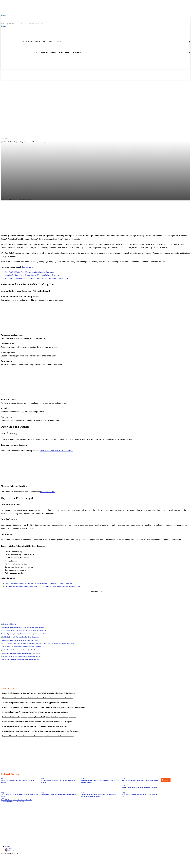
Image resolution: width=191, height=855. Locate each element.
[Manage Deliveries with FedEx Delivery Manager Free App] (20, 656)
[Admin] (6, 850)
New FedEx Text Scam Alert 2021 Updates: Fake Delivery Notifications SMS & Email (36, 278)
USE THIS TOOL (47, 492)
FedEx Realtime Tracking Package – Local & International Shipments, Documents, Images (38, 583)
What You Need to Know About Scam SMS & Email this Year (140, 780)
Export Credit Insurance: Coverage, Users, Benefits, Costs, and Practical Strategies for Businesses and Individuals (44, 707)
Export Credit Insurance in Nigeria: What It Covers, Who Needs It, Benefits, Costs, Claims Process (38, 693)
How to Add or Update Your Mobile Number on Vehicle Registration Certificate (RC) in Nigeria (37, 722)
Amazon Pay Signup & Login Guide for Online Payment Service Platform (25, 634)
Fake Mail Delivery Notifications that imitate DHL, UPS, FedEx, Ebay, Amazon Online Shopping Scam (42, 586)
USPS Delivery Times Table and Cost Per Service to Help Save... (22, 646)
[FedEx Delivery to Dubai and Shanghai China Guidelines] (20, 637)
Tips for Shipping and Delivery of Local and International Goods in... (23, 627)
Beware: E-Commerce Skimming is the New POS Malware (139, 787)
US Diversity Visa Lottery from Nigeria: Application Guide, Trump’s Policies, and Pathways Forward (39, 717)
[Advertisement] (95, 218)
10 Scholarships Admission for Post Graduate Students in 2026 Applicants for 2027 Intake (35, 703)
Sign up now (27, 267)
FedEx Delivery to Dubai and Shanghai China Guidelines (19, 640)
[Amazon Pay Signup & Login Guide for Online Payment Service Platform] (23, 630)
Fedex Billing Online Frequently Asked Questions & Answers (20, 653)
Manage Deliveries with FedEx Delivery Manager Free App (20, 659)
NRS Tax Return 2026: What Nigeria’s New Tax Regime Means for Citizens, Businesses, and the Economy (40, 731)
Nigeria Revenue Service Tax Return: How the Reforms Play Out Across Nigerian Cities (34, 726)
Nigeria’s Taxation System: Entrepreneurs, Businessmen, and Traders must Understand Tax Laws (38, 736)
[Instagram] (47, 24)
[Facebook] (44, 24)
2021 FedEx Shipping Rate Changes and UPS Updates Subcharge (29, 272)
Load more (165, 780)
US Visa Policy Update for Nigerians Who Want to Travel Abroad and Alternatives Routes (35, 712)
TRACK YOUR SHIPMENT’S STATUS (56, 451)
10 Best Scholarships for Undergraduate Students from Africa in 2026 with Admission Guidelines (37, 698)
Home (2, 138)
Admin (12, 850)
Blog (6, 138)
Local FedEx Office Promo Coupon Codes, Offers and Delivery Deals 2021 (32, 275)
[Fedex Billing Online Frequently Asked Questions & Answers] (21, 650)
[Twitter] (50, 24)
